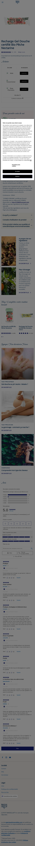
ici (30, 160)
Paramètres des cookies (16, 165)
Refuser (17, 176)
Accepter (17, 171)
